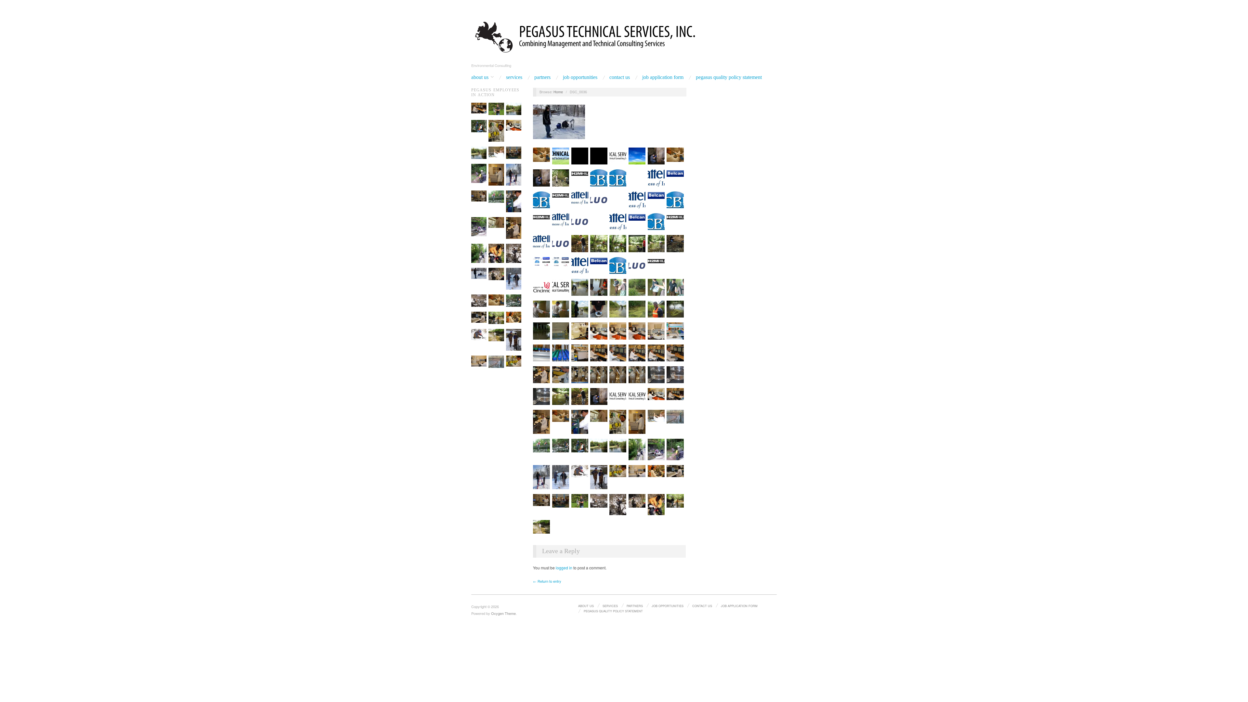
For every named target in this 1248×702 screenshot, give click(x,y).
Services (514, 77)
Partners (542, 77)
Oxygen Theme (503, 613)
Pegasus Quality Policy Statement (729, 77)
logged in (564, 567)
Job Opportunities (580, 77)
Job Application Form (662, 77)
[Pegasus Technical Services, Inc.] (624, 36)
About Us (479, 77)
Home (558, 91)
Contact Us (619, 77)
